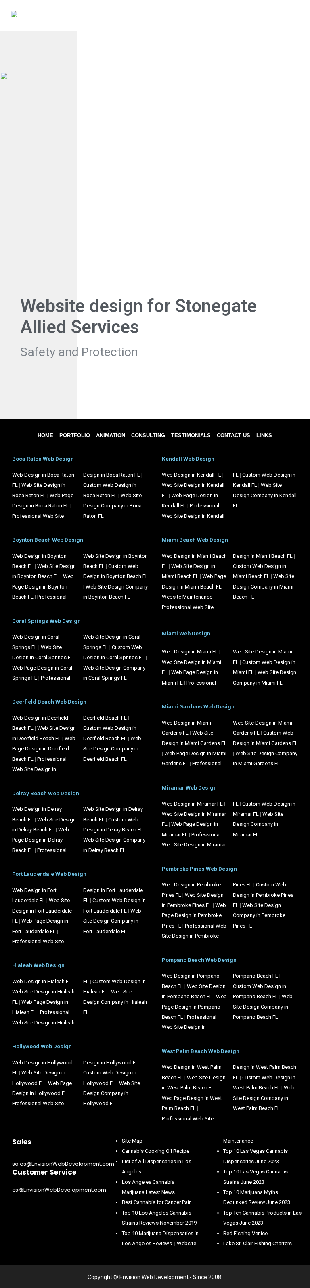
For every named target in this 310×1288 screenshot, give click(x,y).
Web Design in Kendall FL (191, 475)
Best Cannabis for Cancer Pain (157, 1202)
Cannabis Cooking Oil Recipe (155, 1151)
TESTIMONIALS (191, 435)
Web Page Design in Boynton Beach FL (43, 586)
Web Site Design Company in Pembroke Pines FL (259, 915)
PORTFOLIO (74, 435)
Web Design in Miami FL (190, 652)
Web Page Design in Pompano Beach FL (194, 1006)
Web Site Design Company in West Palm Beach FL (264, 1098)
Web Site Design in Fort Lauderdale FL (42, 910)
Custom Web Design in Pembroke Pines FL (263, 895)
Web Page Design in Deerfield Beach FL (43, 748)
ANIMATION (110, 435)
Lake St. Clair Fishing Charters (257, 1243)
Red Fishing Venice (245, 1233)
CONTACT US (233, 435)
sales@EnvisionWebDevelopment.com (63, 1164)
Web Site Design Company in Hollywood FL (111, 1093)
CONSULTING (148, 435)
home (45, 435)
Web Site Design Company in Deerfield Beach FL (112, 748)
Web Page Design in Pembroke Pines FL (194, 915)
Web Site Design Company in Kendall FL (265, 495)
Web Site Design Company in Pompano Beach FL (263, 1006)
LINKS (264, 435)
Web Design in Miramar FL (192, 804)
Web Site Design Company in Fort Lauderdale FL (112, 921)
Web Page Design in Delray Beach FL (40, 840)
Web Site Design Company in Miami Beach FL (263, 586)
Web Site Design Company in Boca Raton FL (112, 505)
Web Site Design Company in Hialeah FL (115, 1002)
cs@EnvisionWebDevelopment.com (59, 1190)
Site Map (132, 1141)
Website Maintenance (187, 597)
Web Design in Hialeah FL (41, 981)
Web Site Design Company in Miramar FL (258, 824)
